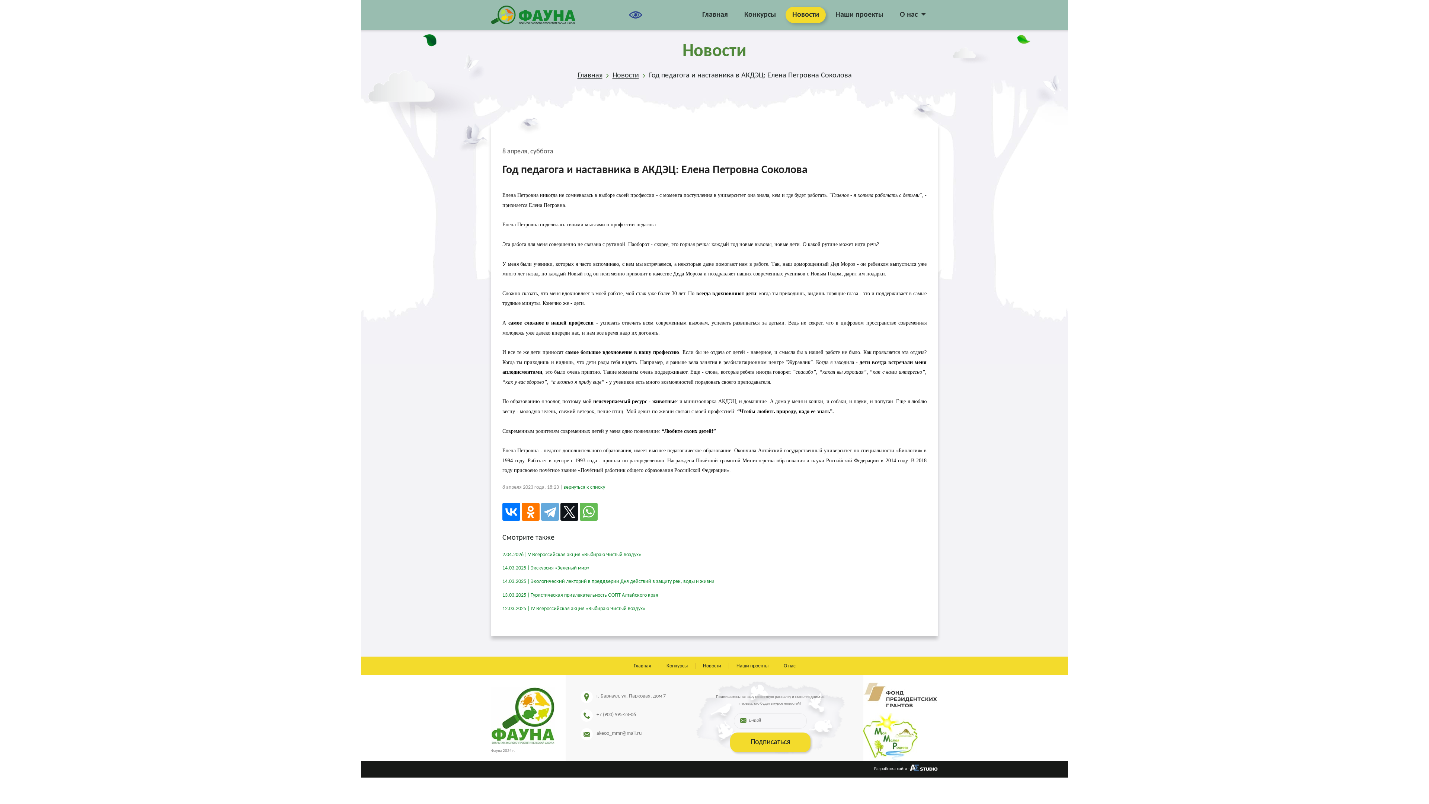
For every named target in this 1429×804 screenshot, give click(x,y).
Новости (805, 15)
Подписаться (770, 742)
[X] (569, 512)
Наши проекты (859, 15)
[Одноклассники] (531, 512)
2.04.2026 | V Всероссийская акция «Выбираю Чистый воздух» (571, 555)
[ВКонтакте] (511, 512)
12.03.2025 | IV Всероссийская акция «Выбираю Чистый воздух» (573, 609)
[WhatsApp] (589, 512)
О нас (909, 15)
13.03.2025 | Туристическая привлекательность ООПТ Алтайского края (580, 595)
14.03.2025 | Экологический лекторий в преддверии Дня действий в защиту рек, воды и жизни (608, 581)
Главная (715, 15)
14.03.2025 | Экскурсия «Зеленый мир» (545, 568)
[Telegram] (550, 512)
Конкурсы (760, 15)
